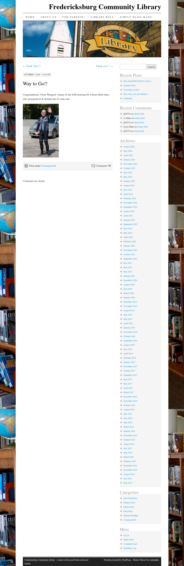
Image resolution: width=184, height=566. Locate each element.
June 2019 (127, 314)
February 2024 (129, 198)
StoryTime (127, 511)
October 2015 (129, 439)
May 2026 (127, 150)
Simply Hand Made (136, 16)
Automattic (154, 559)
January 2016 (129, 431)
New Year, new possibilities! (135, 93)
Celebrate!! (128, 98)
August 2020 (129, 284)
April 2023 (128, 215)
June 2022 (127, 228)
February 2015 (129, 461)
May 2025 (127, 176)
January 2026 (129, 159)
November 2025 (130, 163)
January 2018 (129, 362)
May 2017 (127, 383)
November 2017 (130, 366)
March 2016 (128, 426)
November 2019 (130, 306)
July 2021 (127, 262)
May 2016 (127, 422)
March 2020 (128, 293)
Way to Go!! (35, 83)
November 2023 (130, 202)
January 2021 (129, 275)
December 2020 (130, 280)
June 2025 (127, 172)
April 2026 (128, 155)
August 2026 (129, 146)
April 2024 (128, 193)
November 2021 (130, 250)
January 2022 (129, 245)
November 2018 (130, 331)
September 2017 (130, 375)
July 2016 (127, 413)
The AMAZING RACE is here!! (137, 81)
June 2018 (127, 349)
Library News (129, 502)
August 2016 (129, 409)
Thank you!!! (104, 66)
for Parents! (73, 16)
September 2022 (130, 224)
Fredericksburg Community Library (105, 6)
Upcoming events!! (131, 89)
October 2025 (129, 168)
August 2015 (129, 443)
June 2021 (127, 267)
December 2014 (130, 465)
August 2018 (129, 344)
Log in (126, 535)
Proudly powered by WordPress (117, 559)
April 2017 (128, 387)
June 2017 (127, 379)
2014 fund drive (130, 498)
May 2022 (127, 232)
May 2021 (127, 271)
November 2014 (130, 469)
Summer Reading (130, 515)
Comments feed (130, 543)
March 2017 (128, 392)
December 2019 (130, 301)
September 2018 (130, 340)
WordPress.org (129, 548)
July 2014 (127, 478)
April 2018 (128, 353)
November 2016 (130, 400)
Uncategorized (48, 165)
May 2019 (127, 318)
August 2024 (129, 185)
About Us (48, 16)
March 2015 (128, 456)
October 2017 (129, 370)
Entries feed (128, 539)
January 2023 (129, 219)
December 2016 (130, 396)
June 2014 (127, 482)
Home (30, 16)
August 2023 (129, 211)
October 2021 (129, 254)
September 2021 (130, 258)
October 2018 (129, 336)
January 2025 (129, 181)
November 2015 (130, 435)
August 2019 (129, 310)
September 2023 (130, 206)
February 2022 (129, 241)
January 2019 (129, 327)
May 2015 (127, 452)
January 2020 (129, 297)
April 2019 (128, 323)
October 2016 (129, 405)
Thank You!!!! (32, 66)
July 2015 (127, 448)
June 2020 (127, 288)
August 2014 (129, 474)
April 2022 (128, 237)
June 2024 (127, 189)
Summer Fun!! (129, 85)
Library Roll (102, 16)
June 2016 (127, 418)
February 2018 (129, 357)
